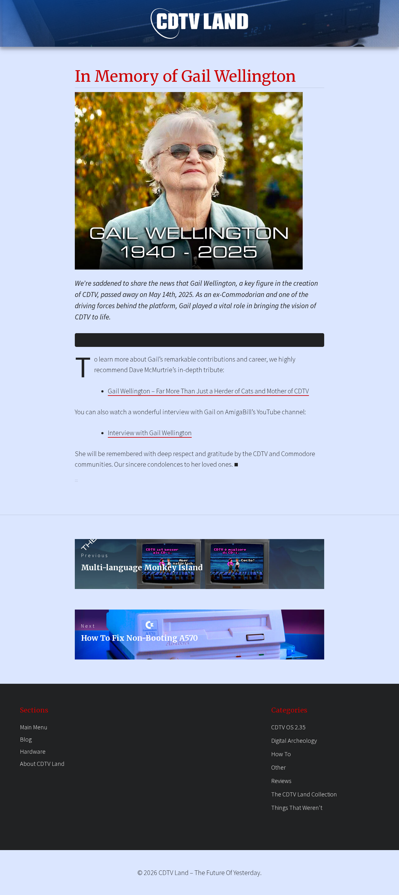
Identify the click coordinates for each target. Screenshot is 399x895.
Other (278, 767)
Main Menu (33, 727)
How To (281, 754)
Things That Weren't (296, 807)
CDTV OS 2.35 (288, 727)
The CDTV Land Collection (304, 794)
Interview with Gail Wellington (150, 432)
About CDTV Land (42, 763)
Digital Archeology (294, 740)
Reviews (281, 781)
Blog (26, 739)
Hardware (33, 751)
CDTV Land (174, 872)
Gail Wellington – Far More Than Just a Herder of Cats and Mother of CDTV (208, 391)
